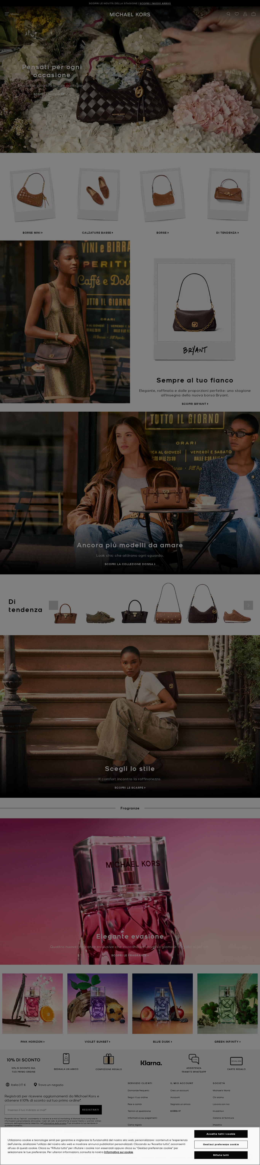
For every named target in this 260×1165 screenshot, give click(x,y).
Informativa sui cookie (118, 1152)
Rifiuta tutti (221, 1155)
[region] (130, 1146)
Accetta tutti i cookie (221, 1133)
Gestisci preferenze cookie (221, 1144)
